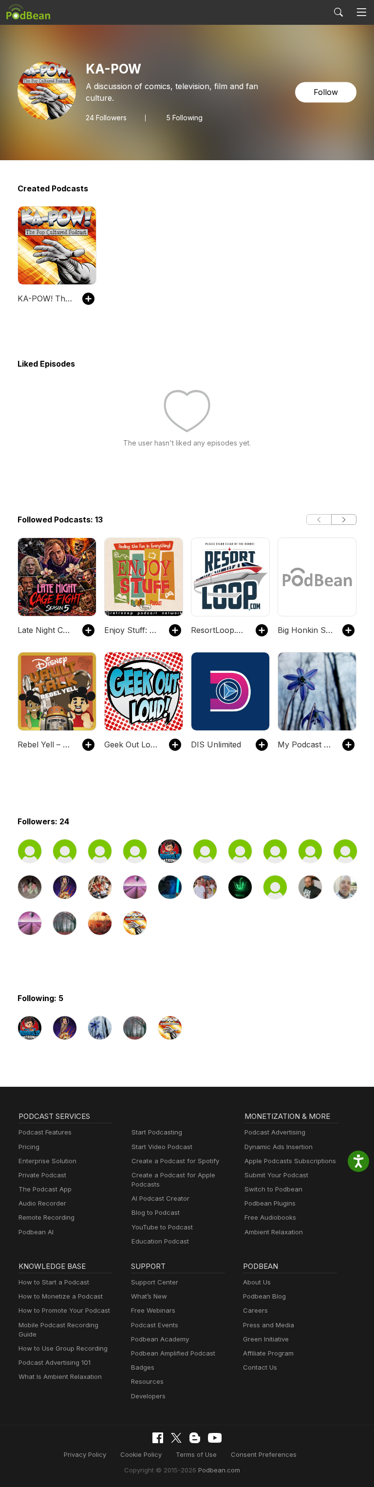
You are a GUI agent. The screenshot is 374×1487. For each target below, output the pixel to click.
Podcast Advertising (274, 1132)
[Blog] (194, 1437)
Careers (255, 1310)
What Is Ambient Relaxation (60, 1376)
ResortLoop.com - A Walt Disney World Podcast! (218, 630)
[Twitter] (176, 1438)
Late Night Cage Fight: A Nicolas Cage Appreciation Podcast (45, 630)
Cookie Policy (141, 1454)
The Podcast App (45, 1189)
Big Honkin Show (305, 630)
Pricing (29, 1147)
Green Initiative (266, 1339)
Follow (326, 92)
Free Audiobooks (270, 1217)
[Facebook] (157, 1437)
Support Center (154, 1282)
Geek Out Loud (131, 744)
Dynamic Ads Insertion (278, 1147)
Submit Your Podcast (276, 1175)
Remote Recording (47, 1217)
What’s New (149, 1296)
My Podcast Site (305, 744)
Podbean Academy (160, 1339)
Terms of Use (196, 1454)
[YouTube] (215, 1438)
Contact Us (260, 1367)
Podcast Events (154, 1325)
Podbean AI (36, 1232)
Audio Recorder (42, 1203)
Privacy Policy (85, 1454)
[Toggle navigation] (361, 12)
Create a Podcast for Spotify (175, 1161)
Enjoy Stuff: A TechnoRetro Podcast (131, 630)
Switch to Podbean (273, 1189)
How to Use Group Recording (63, 1348)
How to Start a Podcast (54, 1282)
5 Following (185, 117)
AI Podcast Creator (160, 1198)
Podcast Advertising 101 (55, 1362)
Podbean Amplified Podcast (173, 1353)
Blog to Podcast (155, 1212)
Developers (148, 1396)
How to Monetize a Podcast (61, 1296)
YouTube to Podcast (162, 1227)
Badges (142, 1367)
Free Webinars (153, 1310)
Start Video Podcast (161, 1147)
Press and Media (268, 1325)
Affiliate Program (268, 1353)
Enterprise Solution (47, 1161)
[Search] (338, 12)
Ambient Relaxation (273, 1232)
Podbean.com (219, 1470)
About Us (257, 1282)
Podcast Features (45, 1132)
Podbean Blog (264, 1296)
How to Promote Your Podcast (64, 1310)
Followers (106, 117)
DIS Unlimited (216, 744)
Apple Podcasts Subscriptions (290, 1161)
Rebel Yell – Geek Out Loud (45, 744)
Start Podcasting (156, 1132)
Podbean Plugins (270, 1203)
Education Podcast (160, 1241)
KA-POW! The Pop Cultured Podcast (45, 298)
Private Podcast (42, 1175)
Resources (147, 1381)
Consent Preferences (264, 1454)
